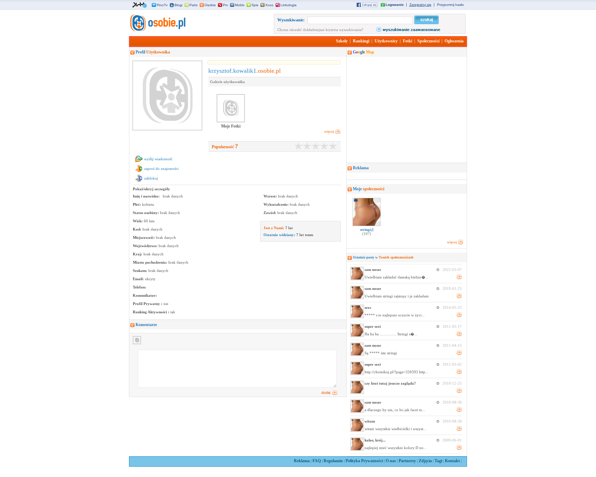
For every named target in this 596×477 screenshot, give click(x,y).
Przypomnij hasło (450, 5)
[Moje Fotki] (231, 122)
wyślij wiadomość (158, 159)
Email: (139, 279)
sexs (368, 307)
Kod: (137, 229)
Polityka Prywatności (364, 460)
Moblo (240, 5)
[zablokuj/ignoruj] (139, 182)
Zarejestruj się (420, 5)
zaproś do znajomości (161, 168)
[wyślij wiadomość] (139, 162)
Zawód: (270, 213)
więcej (329, 131)
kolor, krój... (375, 440)
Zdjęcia (425, 460)
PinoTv (162, 5)
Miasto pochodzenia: (150, 262)
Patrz (193, 5)
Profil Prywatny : (148, 304)
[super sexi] (357, 336)
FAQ (316, 460)
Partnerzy (407, 460)
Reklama (302, 460)
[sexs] (357, 317)
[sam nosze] (357, 279)
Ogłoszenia (454, 41)
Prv (225, 5)
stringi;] (367, 231)
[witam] (357, 430)
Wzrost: (271, 196)
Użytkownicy (386, 41)
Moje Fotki (230, 126)
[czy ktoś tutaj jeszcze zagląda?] (357, 392)
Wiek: (138, 221)
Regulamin (333, 460)
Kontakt (452, 460)
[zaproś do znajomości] (139, 172)
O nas (391, 460)
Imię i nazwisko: (147, 196)
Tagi (438, 460)
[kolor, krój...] (357, 449)
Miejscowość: (144, 237)
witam (370, 421)
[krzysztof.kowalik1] (157, 30)
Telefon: (139, 287)
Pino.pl (139, 5)
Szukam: (140, 270)
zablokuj (151, 178)
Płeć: (137, 204)
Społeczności (428, 41)
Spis (254, 5)
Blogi (178, 5)
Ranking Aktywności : (151, 312)
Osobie (210, 5)
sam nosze (373, 269)
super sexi (373, 326)
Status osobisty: (146, 213)
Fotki (407, 41)
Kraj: (138, 254)
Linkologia (288, 5)
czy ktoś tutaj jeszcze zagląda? (390, 383)
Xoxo (269, 5)
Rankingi (361, 41)
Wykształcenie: (277, 204)
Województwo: (146, 246)
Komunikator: (145, 295)
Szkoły (342, 41)
